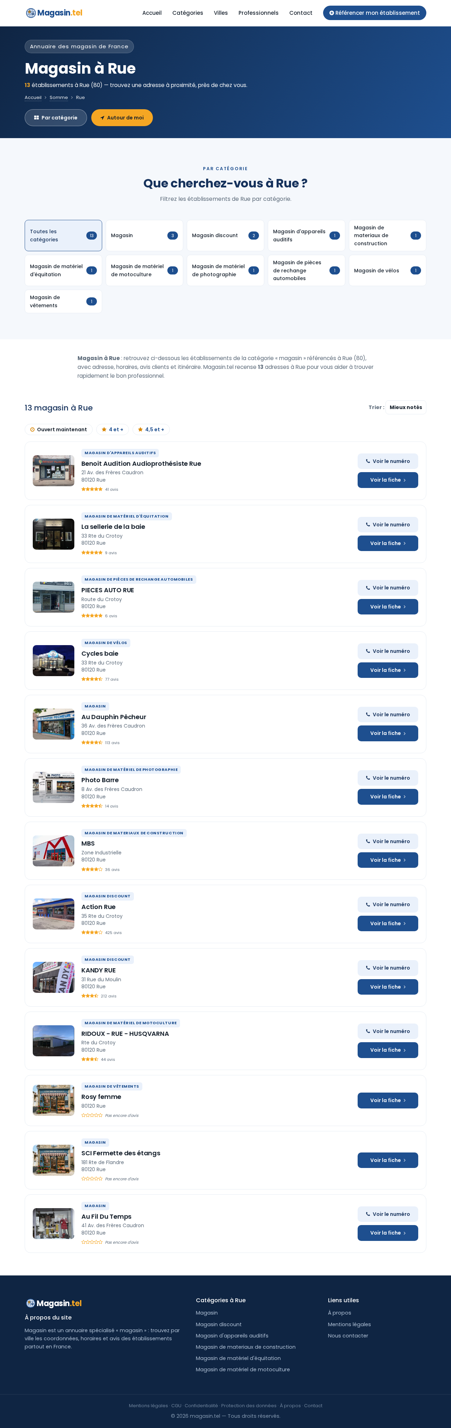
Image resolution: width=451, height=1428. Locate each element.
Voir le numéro (391, 461)
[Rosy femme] (53, 1100)
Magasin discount (219, 1324)
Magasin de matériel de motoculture (243, 1369)
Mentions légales (349, 1324)
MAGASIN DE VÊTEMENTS (112, 1086)
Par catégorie (60, 117)
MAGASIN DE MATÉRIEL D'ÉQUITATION (127, 516)
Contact (301, 13)
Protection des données (249, 1405)
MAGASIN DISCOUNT (108, 896)
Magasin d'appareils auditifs (232, 1335)
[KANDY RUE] (53, 977)
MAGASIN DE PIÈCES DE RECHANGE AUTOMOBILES (139, 579)
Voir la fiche (385, 479)
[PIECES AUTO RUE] (53, 597)
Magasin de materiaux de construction (246, 1346)
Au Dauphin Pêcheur (113, 716)
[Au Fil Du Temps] (53, 1223)
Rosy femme (101, 1096)
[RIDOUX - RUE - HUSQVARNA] (53, 1040)
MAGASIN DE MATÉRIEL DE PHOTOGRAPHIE (131, 769)
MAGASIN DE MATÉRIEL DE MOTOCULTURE (131, 1023)
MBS (87, 843)
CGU (176, 1405)
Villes (221, 13)
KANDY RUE (98, 970)
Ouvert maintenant (62, 429)
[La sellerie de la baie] (53, 534)
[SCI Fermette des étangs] (53, 1160)
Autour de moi (125, 117)
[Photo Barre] (53, 787)
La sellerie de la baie (113, 526)
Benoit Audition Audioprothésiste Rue (141, 463)
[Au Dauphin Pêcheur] (53, 724)
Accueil (152, 13)
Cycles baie (99, 653)
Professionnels (259, 13)
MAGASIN (95, 706)
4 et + (116, 429)
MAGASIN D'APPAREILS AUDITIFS (120, 453)
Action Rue (98, 906)
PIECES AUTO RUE (107, 590)
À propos (339, 1312)
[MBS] (53, 850)
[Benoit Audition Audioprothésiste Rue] (53, 470)
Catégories (187, 13)
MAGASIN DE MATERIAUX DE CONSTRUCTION (134, 833)
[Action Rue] (53, 913)
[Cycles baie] (53, 660)
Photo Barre (100, 779)
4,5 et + (154, 429)
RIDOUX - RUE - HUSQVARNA (125, 1033)
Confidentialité (201, 1405)
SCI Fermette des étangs (120, 1153)
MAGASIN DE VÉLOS (106, 642)
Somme (59, 97)
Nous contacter (348, 1335)
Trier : (377, 407)
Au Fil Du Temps (106, 1216)
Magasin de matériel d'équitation (238, 1358)
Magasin (59, 12)
